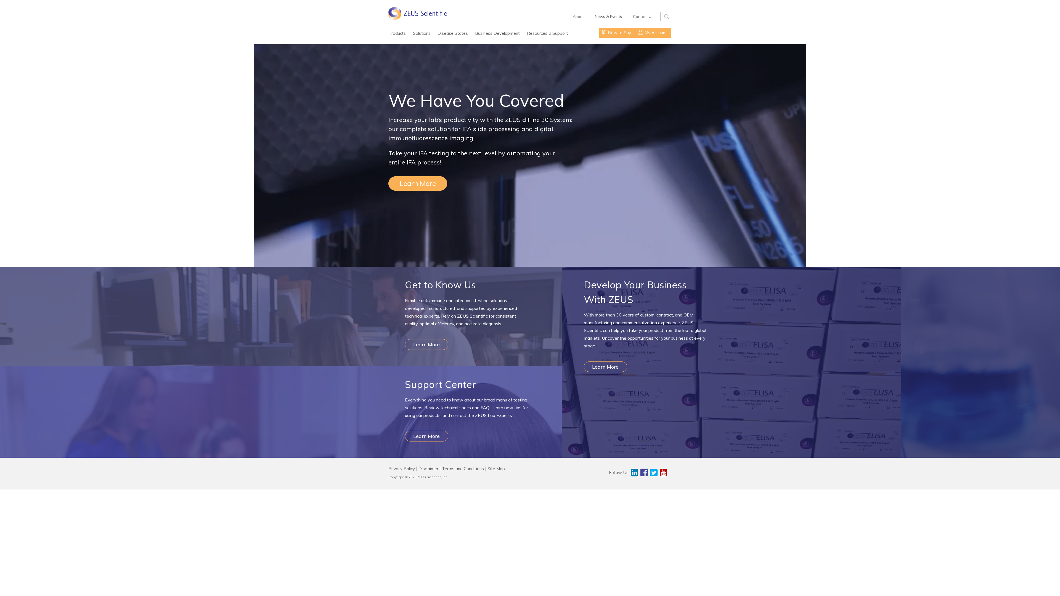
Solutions (422, 33)
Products (397, 33)
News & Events (608, 16)
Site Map (496, 469)
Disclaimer (428, 469)
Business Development (497, 33)
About (578, 16)
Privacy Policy (401, 469)
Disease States (453, 33)
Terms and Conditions (463, 469)
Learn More (418, 183)
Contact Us (643, 16)
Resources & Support (547, 33)
